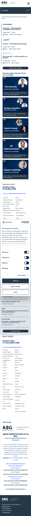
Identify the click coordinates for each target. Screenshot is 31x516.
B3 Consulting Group (8, 204)
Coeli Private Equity (8, 215)
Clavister (6, 34)
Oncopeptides (20, 215)
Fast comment (16, 63)
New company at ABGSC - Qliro (11, 301)
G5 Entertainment (7, 394)
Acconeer (5, 198)
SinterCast (18, 389)
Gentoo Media (6, 396)
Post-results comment (16, 34)
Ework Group (6, 389)
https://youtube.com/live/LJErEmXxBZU (15, 474)
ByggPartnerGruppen (8, 210)
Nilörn (16, 367)
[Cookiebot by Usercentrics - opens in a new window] (22, 222)
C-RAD (4, 362)
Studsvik (17, 400)
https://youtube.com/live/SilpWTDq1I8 (15, 485)
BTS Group (6, 206)
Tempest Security (19, 406)
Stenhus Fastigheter (20, 394)
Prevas (17, 384)
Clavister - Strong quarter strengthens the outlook (12, 29)
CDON (4, 370)
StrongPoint (18, 396)
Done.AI (5, 376)
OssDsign (17, 376)
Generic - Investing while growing (15, 44)
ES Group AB (7, 63)
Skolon (17, 392)
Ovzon (16, 378)
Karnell (17, 204)
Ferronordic (6, 392)
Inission (17, 198)
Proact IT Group (19, 387)
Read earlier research (15, 68)
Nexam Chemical (19, 365)
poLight (17, 381)
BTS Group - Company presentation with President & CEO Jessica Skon (14, 322)
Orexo (17, 218)
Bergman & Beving (8, 356)
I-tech (17, 202)
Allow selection (15, 286)
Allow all (15, 281)
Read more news (15, 331)
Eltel (3, 309)
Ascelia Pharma (7, 202)
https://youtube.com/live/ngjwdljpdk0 (15, 481)
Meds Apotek (18, 360)
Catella (4, 365)
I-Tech (16, 356)
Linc (16, 206)
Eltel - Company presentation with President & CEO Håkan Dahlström (15, 311)
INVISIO (17, 352)
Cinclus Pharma (7, 213)
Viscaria (17, 408)
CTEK (4, 218)
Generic (6, 49)
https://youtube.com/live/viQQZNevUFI (16, 470)
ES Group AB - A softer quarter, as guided (15, 57)
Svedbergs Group (19, 403)
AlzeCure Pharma (7, 200)
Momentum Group (21, 213)
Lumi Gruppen (19, 208)
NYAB (16, 370)
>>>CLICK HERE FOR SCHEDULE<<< (15, 489)
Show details (22, 275)
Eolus (4, 387)
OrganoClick (18, 373)
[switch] (26, 257)
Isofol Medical (19, 200)
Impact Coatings (7, 406)
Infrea (4, 408)
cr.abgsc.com (7, 452)
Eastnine (5, 378)
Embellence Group (8, 384)
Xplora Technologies (20, 411)
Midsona (17, 210)
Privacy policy (6, 512)
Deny (15, 292)
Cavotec (5, 367)
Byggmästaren (7, 208)
